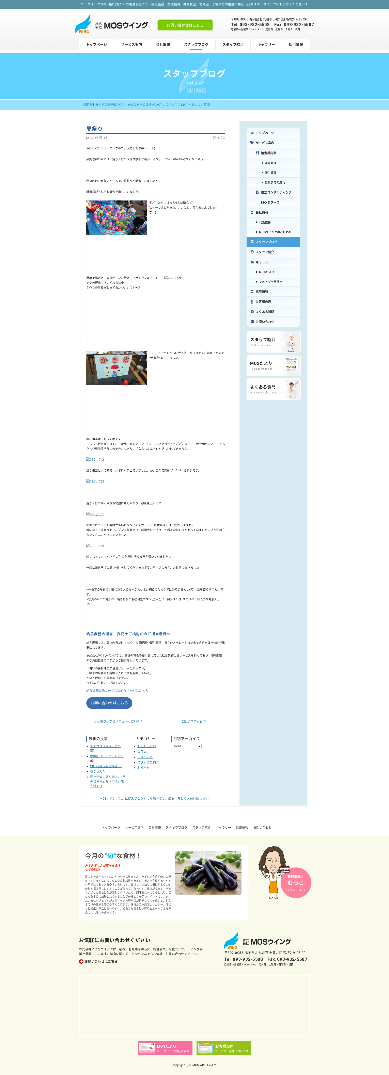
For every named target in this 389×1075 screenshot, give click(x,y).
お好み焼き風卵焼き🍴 (106, 766)
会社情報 (163, 45)
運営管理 (270, 163)
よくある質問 (265, 312)
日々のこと (145, 757)
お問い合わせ (265, 322)
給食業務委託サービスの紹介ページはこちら (117, 691)
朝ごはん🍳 (98, 771)
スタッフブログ (196, 45)
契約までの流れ (275, 182)
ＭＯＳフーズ (270, 202)
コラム (142, 751)
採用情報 (296, 45)
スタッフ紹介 (233, 45)
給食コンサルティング (276, 192)
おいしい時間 (146, 746)
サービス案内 (131, 45)
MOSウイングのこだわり (275, 232)
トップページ (96, 45)
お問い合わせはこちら (185, 25)
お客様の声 (263, 302)
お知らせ (143, 768)
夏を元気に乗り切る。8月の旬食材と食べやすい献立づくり (108, 781)
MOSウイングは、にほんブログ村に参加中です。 (155, 798)
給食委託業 (268, 153)
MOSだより (266, 272)
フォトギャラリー (270, 281)
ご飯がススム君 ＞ (194, 721)
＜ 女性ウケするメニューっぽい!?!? (117, 721)
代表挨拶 (265, 222)
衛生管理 (270, 172)
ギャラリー (266, 45)
